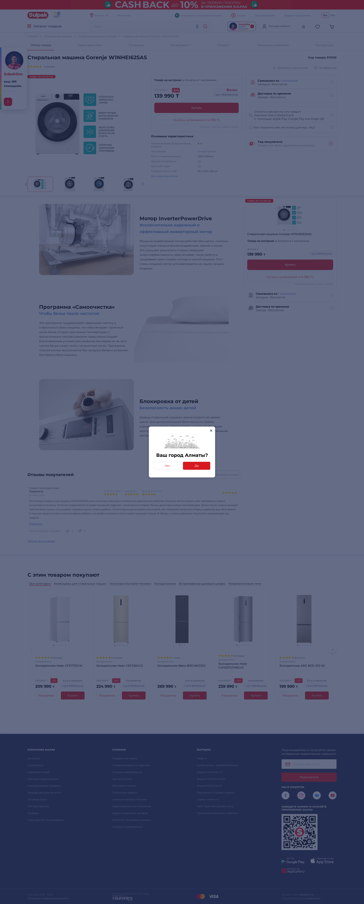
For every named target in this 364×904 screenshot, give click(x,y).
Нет (167, 465)
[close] (211, 430)
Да (197, 465)
